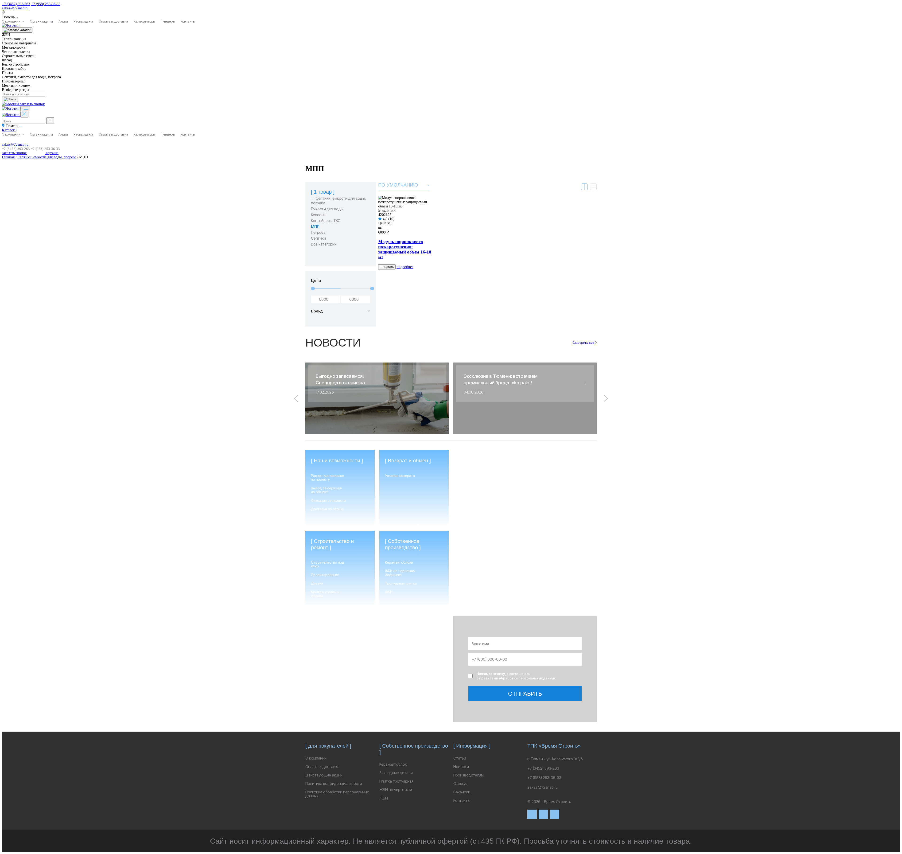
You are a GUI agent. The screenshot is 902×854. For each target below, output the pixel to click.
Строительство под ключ (327, 564)
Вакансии (461, 792)
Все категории (324, 244)
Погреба (318, 232)
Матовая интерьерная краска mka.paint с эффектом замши (523, 592)
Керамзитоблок (393, 764)
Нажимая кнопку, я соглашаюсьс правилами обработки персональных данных (516, 676)
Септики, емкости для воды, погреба (46, 157)
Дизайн (317, 583)
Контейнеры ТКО (326, 220)
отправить (525, 693)
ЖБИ (389, 592)
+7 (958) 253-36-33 (45, 4)
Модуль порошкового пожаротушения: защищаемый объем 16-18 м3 (404, 249)
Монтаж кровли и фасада (325, 594)
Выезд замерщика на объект (326, 490)
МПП (315, 226)
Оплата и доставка (113, 21)
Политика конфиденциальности (333, 783)
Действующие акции (323, 775)
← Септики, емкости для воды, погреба (338, 200)
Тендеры (168, 21)
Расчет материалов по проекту (327, 478)
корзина (51, 153)
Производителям (468, 775)
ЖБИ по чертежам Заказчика (400, 573)
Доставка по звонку (327, 509)
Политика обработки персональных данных (337, 794)
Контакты (188, 21)
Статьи (459, 758)
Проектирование (325, 575)
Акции (63, 21)
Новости (461, 766)
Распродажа (83, 21)
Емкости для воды (327, 209)
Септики (318, 238)
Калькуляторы (145, 21)
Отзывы (460, 783)
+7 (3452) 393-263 (16, 4)
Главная (8, 157)
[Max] (543, 814)
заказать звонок (32, 104)
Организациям (41, 21)
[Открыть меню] (25, 108)
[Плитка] (584, 186)
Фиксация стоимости (328, 501)
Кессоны (318, 214)
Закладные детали (396, 773)
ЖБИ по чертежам (395, 790)
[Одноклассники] (554, 814)
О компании (11, 21)
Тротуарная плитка (401, 583)
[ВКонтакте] (532, 814)
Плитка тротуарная (396, 781)
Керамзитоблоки (399, 563)
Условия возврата (400, 476)
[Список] (593, 186)
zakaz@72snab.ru (15, 8)
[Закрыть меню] (24, 114)
